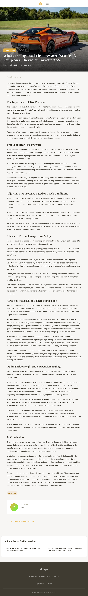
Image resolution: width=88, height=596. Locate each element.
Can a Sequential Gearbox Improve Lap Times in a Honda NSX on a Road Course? (64, 549)
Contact (49, 584)
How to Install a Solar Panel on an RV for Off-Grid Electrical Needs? (23, 549)
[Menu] (47, 3)
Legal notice (40, 584)
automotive (10, 50)
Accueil (9, 77)
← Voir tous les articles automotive (20, 521)
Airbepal (44, 569)
